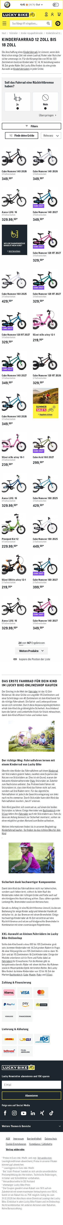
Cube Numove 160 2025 (14, 294)
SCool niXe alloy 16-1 (13, 457)
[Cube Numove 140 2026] (16, 156)
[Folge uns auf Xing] (42, 1113)
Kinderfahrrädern (21, 69)
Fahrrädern (7, 961)
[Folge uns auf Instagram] (14, 1113)
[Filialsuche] (46, 14)
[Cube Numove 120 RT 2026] (47, 360)
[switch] (56, 5)
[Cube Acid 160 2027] (47, 442)
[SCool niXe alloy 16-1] (16, 442)
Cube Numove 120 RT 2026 (47, 375)
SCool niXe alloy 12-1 (44, 334)
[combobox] (31, 23)
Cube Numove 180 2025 (45, 539)
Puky (32, 781)
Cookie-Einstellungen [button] (16, 1144)
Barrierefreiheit (34, 1138)
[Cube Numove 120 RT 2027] (47, 238)
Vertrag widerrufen (15, 1149)
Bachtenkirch (49, 810)
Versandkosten (44, 1158)
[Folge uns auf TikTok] (51, 1113)
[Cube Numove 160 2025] (16, 278)
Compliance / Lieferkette (40, 1144)
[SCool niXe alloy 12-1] (47, 319)
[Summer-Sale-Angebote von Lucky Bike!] (47, 403)
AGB (8, 1138)
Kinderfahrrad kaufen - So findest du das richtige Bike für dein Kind (31, 832)
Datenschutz (51, 1138)
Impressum (18, 1138)
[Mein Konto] (52, 14)
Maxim (32, 974)
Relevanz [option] (48, 135)
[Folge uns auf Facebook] (5, 1113)
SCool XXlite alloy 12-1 (14, 579)
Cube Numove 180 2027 (45, 579)
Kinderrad (53, 770)
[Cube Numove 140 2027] (47, 197)
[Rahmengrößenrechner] (16, 240)
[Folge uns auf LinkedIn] (33, 1113)
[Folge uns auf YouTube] (23, 1113)
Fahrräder (33, 691)
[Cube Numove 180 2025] (47, 524)
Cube (25, 974)
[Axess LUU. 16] (16, 197)
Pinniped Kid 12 (10, 539)
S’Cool (5, 814)
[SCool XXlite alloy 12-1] (16, 564)
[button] (4, 23)
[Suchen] (48, 23)
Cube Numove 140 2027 (45, 212)
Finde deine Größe (24, 135)
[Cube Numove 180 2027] (47, 564)
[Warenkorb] (59, 14)
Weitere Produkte (28, 650)
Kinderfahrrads (30, 52)
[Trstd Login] (58, 4)
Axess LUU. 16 (9, 212)
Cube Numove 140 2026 (14, 171)
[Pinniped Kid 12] (16, 524)
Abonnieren (31, 1095)
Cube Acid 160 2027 (43, 457)
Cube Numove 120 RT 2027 (47, 253)
